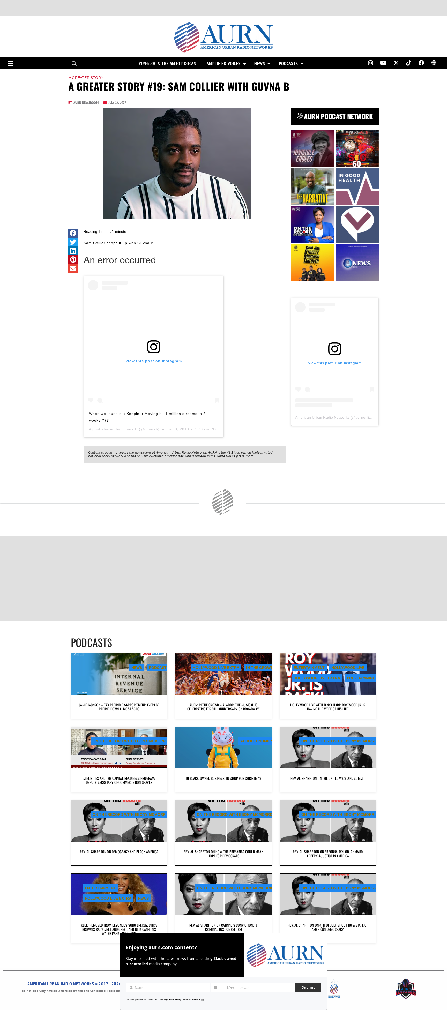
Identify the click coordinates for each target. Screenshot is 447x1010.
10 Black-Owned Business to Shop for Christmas (223, 778)
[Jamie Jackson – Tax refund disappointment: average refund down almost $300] (119, 674)
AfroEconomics (256, 741)
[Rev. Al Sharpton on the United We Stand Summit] (328, 747)
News (259, 63)
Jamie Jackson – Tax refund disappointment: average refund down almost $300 (119, 707)
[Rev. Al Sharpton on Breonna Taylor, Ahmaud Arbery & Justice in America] (328, 821)
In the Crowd (259, 667)
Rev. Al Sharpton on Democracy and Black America (119, 851)
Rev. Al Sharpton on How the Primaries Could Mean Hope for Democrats (223, 853)
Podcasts (288, 63)
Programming (361, 678)
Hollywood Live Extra (216, 667)
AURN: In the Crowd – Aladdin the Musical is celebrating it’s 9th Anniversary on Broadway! (223, 707)
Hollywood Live (347, 667)
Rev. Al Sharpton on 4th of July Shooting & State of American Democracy (328, 927)
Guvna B (130, 429)
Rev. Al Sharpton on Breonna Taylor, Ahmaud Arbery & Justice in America (328, 853)
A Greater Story (86, 78)
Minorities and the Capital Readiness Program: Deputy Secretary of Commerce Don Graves (119, 780)
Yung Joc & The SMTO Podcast (168, 63)
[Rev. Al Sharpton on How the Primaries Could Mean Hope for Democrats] (223, 821)
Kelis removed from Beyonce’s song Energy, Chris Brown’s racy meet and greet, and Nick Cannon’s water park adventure (119, 929)
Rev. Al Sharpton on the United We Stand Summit (327, 778)
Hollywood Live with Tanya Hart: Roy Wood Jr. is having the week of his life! (327, 707)
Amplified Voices (224, 63)
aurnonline (364, 417)
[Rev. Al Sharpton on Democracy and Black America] (119, 821)
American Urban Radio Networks (322, 417)
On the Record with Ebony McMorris (131, 741)
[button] (73, 233)
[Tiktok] (408, 63)
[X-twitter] (396, 63)
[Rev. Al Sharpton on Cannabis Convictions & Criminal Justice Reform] (223, 894)
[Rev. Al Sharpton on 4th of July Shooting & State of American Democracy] (328, 894)
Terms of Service (192, 999)
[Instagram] (370, 63)
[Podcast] (434, 63)
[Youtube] (383, 63)
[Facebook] (421, 63)
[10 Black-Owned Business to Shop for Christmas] (223, 747)
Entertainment (309, 667)
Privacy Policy (175, 999)
